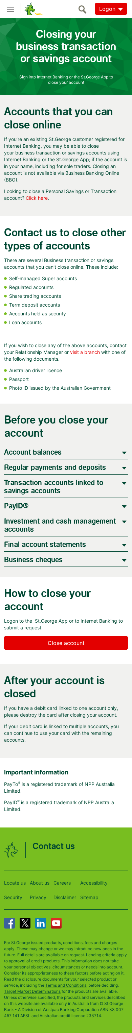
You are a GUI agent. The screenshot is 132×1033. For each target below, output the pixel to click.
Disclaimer (64, 897)
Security (13, 897)
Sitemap (89, 897)
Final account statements (45, 545)
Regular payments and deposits (55, 468)
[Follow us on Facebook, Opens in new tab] (9, 923)
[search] (84, 9)
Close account (66, 643)
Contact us (53, 846)
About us (39, 883)
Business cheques (33, 560)
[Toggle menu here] (10, 8)
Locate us (15, 883)
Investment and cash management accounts (60, 525)
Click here (37, 198)
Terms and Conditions (65, 985)
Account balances (33, 452)
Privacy (38, 897)
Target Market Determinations (32, 991)
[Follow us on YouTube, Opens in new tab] (56, 923)
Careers (62, 883)
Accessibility (94, 883)
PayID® (16, 506)
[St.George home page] (32, 8)
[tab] (66, 451)
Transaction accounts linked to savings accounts (53, 487)
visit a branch (85, 352)
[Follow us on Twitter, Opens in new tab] (25, 923)
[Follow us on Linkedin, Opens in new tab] (40, 923)
